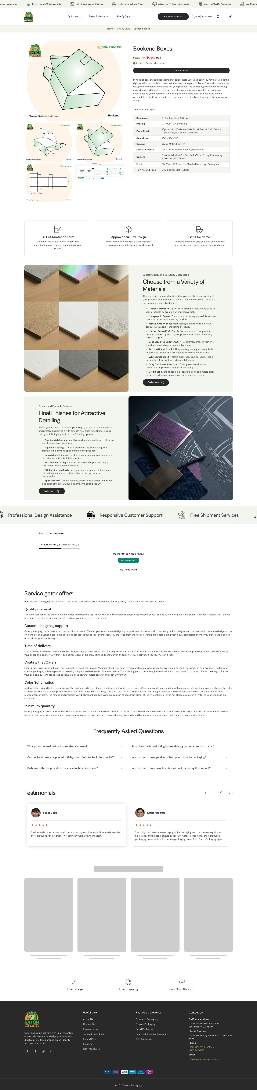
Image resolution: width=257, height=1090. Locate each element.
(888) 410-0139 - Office (201, 1047)
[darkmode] (229, 16)
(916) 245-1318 (196, 1050)
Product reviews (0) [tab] (50, 544)
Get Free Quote (91, 1048)
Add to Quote (181, 70)
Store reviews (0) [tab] (70, 544)
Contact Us (89, 1024)
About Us (88, 1019)
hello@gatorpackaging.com (203, 1059)
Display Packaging (145, 1024)
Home (110, 28)
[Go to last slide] (221, 793)
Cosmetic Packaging (147, 1019)
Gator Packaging (133, 1085)
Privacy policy (90, 1029)
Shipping (88, 1043)
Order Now (153, 382)
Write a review (128, 560)
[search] (218, 17)
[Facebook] (35, 1051)
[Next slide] (229, 793)
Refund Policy (90, 1039)
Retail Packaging (144, 1029)
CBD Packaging (144, 1039)
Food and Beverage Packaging (152, 1034)
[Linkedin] (51, 1051)
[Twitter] (27, 1051)
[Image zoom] (74, 81)
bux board (42, 618)
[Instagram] (43, 1051)
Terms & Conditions (93, 1034)
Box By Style (124, 28)
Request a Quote (173, 16)
